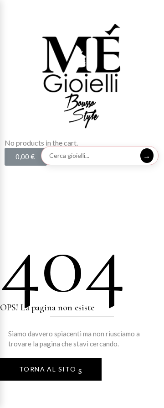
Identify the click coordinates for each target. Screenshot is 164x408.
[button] (82, 10)
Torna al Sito (48, 369)
